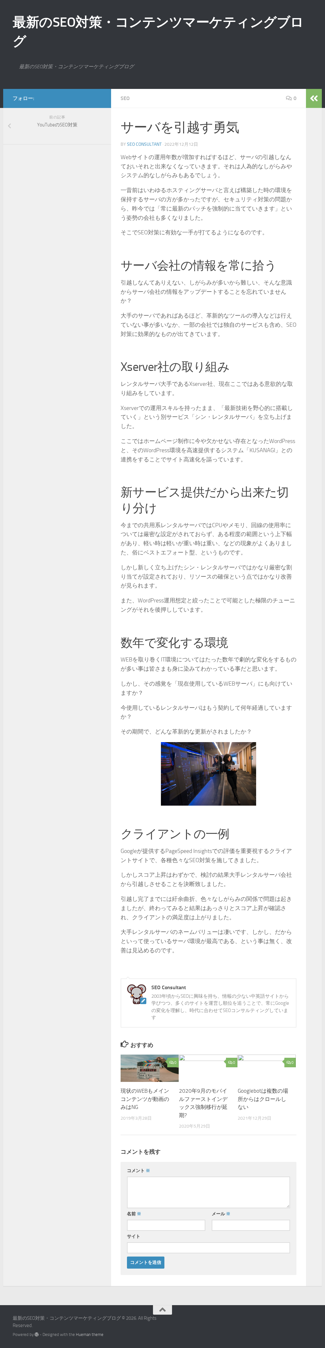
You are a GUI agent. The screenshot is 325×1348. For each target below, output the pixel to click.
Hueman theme (89, 1334)
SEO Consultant (144, 144)
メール (221, 1214)
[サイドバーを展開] (314, 98)
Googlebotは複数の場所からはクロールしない (263, 1099)
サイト (133, 1236)
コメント (138, 1170)
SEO (125, 98)
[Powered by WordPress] (37, 1334)
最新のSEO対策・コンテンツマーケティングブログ (158, 31)
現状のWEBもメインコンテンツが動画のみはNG (145, 1099)
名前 (134, 1214)
